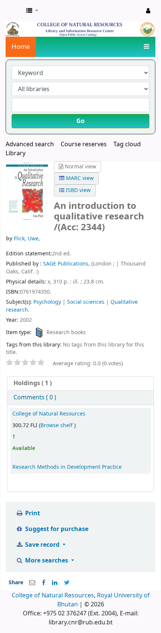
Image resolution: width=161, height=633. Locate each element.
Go (80, 121)
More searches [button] (47, 560)
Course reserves (84, 144)
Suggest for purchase (56, 529)
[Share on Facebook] (44, 583)
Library (15, 153)
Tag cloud (127, 144)
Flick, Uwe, (27, 239)
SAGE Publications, (67, 264)
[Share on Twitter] (67, 583)
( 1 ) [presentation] (32, 383)
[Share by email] (32, 583)
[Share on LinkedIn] (55, 583)
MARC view (79, 178)
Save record (42, 544)
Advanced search (30, 144)
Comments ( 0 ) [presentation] (34, 397)
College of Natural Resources (48, 414)
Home (21, 46)
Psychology (47, 302)
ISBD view (77, 190)
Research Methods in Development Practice (67, 467)
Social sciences (85, 302)
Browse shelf (57, 425)
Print (32, 513)
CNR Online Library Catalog (13, 11)
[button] (32, 10)
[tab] (80, 383)
